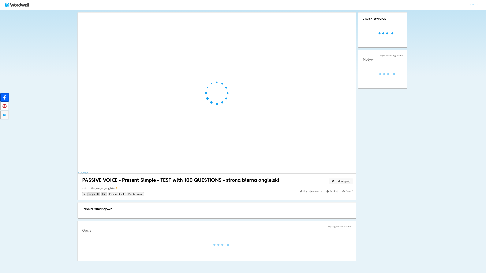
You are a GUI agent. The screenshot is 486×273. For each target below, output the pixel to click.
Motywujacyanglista (103, 188)
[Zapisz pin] (4, 106)
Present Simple (117, 194)
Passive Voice (135, 194)
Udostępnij (343, 181)
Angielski (94, 194)
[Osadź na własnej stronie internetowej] (4, 115)
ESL (104, 194)
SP (85, 194)
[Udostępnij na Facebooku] (4, 97)
